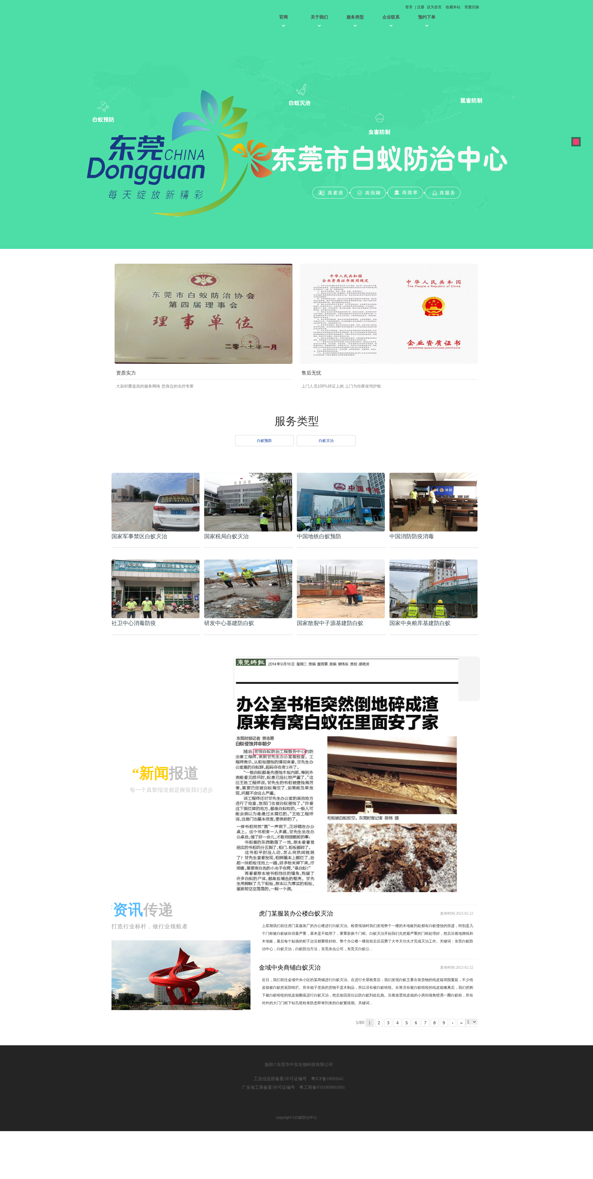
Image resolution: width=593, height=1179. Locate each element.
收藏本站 (453, 7)
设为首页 (434, 7)
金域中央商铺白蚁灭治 (290, 967)
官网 (283, 17)
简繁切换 (472, 7)
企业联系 (391, 17)
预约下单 (426, 17)
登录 (409, 7)
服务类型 (355, 17)
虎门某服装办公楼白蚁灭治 (296, 913)
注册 (420, 7)
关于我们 (319, 17)
